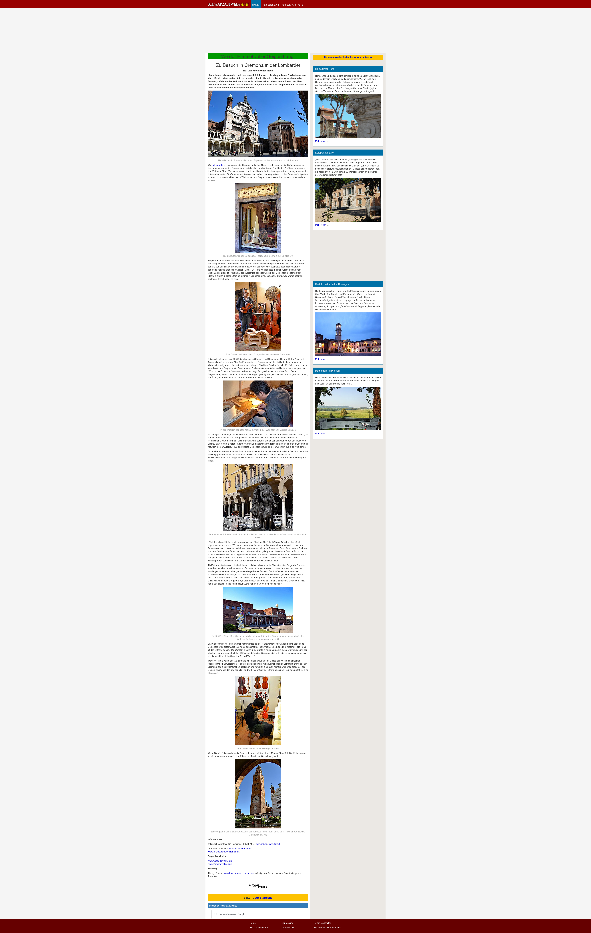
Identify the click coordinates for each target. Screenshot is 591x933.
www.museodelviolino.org (220, 860)
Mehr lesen (320, 140)
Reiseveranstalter (322, 922)
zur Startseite (263, 898)
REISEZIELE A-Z (271, 4)
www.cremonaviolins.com (220, 863)
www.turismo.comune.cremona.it (223, 851)
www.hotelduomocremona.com (239, 873)
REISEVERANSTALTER (292, 4)
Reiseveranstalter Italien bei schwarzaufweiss (348, 57)
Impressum (287, 922)
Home (253, 922)
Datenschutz (288, 927)
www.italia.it (274, 843)
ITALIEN (256, 4)
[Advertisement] (295, 30)
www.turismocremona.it (240, 848)
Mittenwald (218, 164)
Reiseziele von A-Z (259, 927)
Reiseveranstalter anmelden (327, 927)
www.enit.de (261, 843)
